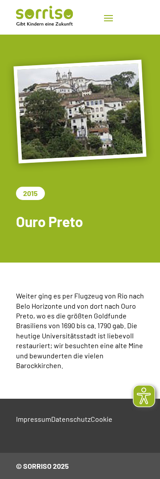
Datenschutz (71, 419)
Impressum (33, 419)
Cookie (101, 419)
